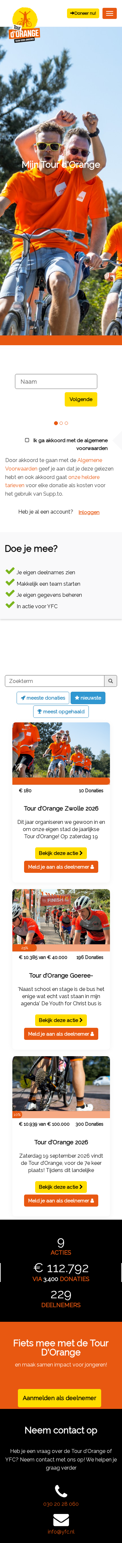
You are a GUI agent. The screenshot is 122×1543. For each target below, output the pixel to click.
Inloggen (89, 512)
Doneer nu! (85, 13)
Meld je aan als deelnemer (59, 867)
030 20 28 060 (61, 1504)
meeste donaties (45, 698)
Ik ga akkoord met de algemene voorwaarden (70, 444)
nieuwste (90, 698)
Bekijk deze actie (59, 853)
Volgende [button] (81, 399)
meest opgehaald (63, 712)
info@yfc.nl (61, 1532)
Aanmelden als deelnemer (59, 1398)
